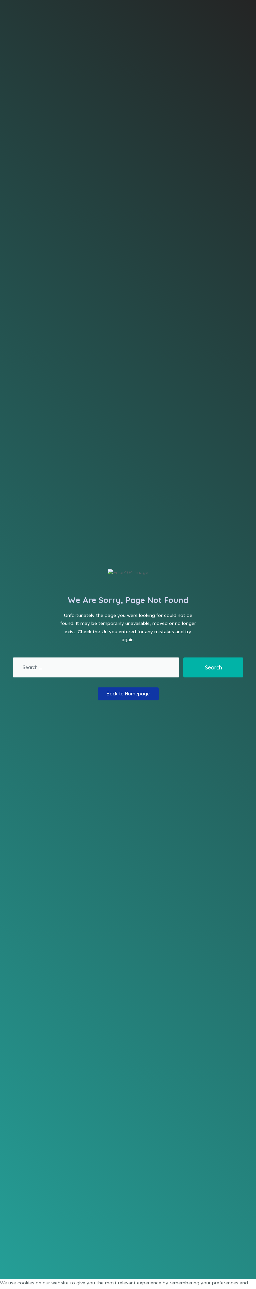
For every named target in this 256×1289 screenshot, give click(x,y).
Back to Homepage (128, 694)
